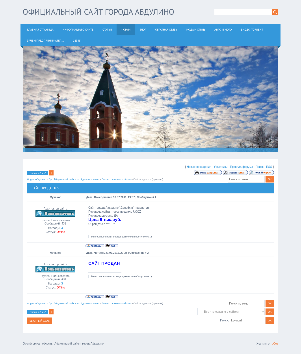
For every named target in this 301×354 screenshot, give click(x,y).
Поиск (260, 166)
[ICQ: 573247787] (111, 245)
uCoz (275, 343)
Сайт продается (142, 179)
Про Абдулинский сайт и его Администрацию (74, 179)
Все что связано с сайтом (116, 179)
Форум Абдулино (36, 179)
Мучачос (55, 197)
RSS (269, 166)
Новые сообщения (199, 166)
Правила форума (241, 166)
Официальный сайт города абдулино (98, 12)
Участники (220, 166)
